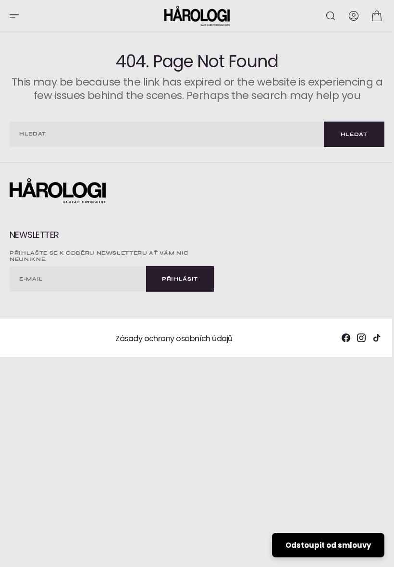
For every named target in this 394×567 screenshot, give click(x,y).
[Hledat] (323, 16)
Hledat (346, 134)
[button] (17, 16)
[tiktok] (369, 337)
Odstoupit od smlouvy (321, 545)
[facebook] (338, 337)
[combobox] (163, 134)
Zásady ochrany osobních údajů (170, 338)
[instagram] (354, 337)
